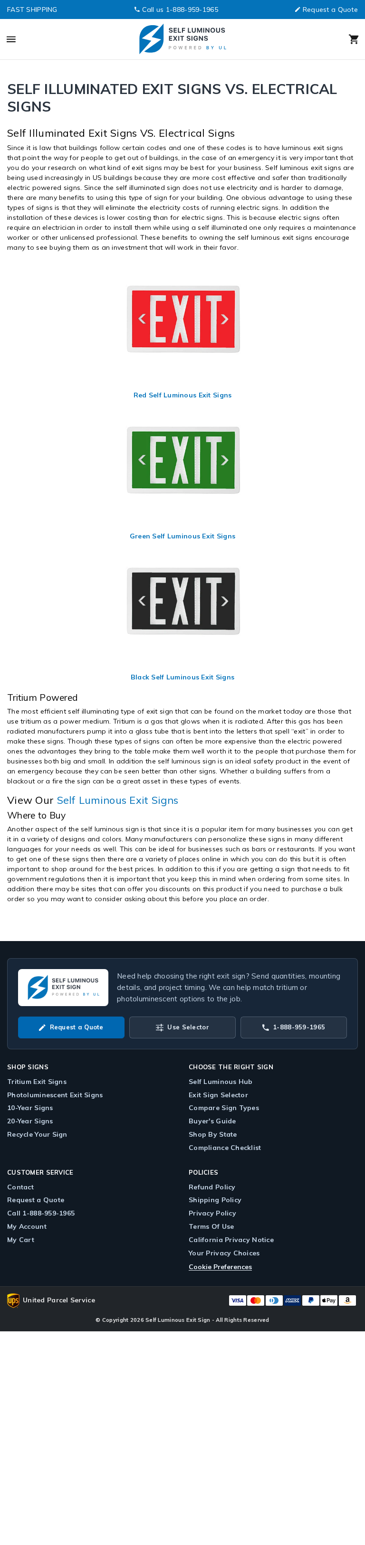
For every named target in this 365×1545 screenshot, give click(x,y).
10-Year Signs (30, 1107)
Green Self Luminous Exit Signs (182, 536)
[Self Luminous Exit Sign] (182, 39)
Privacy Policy (212, 1213)
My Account (27, 1226)
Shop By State (213, 1134)
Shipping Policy (215, 1200)
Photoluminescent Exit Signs (55, 1095)
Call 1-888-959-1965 (41, 1213)
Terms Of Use (211, 1226)
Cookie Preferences (220, 1266)
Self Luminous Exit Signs (118, 799)
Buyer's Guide (212, 1121)
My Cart (20, 1239)
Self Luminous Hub (221, 1081)
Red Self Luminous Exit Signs (183, 395)
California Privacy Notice (231, 1239)
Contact (20, 1187)
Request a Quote (330, 9)
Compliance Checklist (225, 1147)
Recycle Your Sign (37, 1134)
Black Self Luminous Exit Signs (182, 677)
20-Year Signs (30, 1121)
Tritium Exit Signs (37, 1081)
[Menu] (51, 39)
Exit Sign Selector (218, 1095)
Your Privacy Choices (224, 1253)
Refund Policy (212, 1187)
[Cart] (313, 39)
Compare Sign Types (224, 1107)
